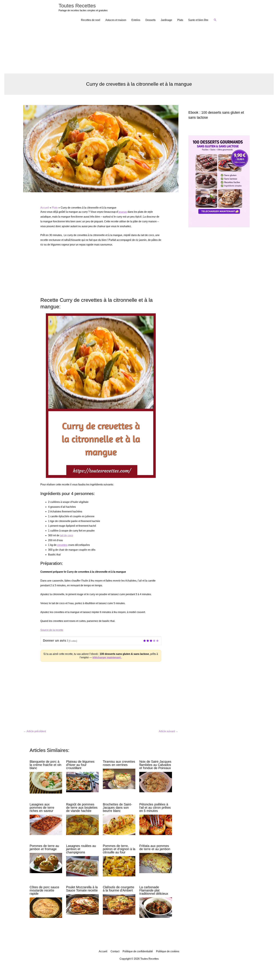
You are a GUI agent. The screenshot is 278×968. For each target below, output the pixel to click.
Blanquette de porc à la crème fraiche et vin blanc (45, 765)
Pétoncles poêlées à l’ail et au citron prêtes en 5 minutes (155, 808)
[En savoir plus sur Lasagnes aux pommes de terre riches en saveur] (46, 824)
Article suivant (168, 731)
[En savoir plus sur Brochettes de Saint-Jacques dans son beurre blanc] (119, 824)
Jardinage (166, 20)
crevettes (62, 545)
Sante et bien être (198, 20)
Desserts (150, 20)
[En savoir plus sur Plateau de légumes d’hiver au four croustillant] (82, 782)
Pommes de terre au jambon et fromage (44, 847)
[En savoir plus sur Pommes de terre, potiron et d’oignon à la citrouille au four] (119, 866)
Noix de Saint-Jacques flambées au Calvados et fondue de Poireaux (155, 765)
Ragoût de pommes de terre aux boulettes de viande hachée (81, 808)
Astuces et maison (115, 20)
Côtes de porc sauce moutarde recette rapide (44, 890)
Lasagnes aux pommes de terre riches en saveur (42, 808)
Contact (115, 951)
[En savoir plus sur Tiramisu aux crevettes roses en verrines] (119, 778)
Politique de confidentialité (138, 951)
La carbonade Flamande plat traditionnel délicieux (153, 890)
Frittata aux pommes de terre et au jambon (154, 847)
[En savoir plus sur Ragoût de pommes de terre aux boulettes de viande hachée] (82, 824)
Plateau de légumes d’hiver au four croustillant (80, 765)
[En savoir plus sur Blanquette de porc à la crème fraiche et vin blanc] (46, 782)
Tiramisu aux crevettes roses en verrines (119, 763)
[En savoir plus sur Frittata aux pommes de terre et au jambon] (155, 862)
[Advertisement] (139, 49)
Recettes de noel (90, 20)
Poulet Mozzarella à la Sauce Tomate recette (82, 888)
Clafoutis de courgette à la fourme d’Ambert (118, 888)
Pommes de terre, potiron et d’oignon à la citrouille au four (119, 849)
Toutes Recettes (77, 6)
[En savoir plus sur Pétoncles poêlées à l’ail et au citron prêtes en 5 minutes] (155, 824)
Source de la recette (51, 630)
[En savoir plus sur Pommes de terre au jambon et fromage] (46, 862)
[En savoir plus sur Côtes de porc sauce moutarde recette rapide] (46, 907)
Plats (180, 20)
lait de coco (66, 535)
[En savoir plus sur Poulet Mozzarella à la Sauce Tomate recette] (82, 904)
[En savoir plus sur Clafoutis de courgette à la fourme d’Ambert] (119, 904)
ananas (122, 211)
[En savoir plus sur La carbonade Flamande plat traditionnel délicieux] (155, 907)
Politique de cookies (167, 951)
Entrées (135, 20)
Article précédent (34, 731)
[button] (215, 20)
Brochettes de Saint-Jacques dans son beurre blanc (117, 808)
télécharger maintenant (107, 657)
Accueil (103, 951)
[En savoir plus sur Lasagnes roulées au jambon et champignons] (82, 866)
